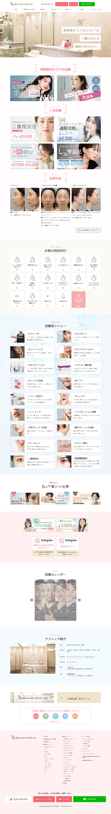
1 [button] (54, 54)
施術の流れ (86, 743)
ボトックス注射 (68, 755)
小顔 (46, 760)
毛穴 (46, 756)
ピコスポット (67, 743)
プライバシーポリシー (89, 753)
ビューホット (67, 773)
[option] (55, 34)
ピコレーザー (67, 741)
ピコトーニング (68, 745)
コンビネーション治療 (69, 766)
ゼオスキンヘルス (68, 750)
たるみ (46, 751)
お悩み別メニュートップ (50, 747)
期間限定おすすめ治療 (29, 9)
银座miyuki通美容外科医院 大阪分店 (91, 757)
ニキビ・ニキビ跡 (49, 758)
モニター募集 (87, 745)
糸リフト (66, 757)
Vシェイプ (66, 762)
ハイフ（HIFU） (68, 759)
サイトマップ (86, 751)
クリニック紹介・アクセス (95, 9)
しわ (46, 749)
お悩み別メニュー (55, 9)
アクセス (85, 748)
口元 (46, 770)
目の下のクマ (48, 767)
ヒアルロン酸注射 (68, 752)
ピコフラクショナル (69, 748)
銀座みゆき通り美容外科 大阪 (21, 4)
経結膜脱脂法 (67, 780)
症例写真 (42, 9)
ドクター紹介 (87, 741)
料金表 (82, 9)
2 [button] (56, 54)
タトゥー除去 (67, 776)
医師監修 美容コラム (88, 760)
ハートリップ (67, 764)
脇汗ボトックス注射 (69, 771)
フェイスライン (48, 763)
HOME (15, 9)
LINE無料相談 (91, 799)
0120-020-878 (71, 674)
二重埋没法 (66, 778)
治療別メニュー (68, 9)
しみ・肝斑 (47, 753)
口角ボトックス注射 (69, 769)
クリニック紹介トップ (89, 739)
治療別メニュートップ (69, 739)
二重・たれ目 (48, 765)
